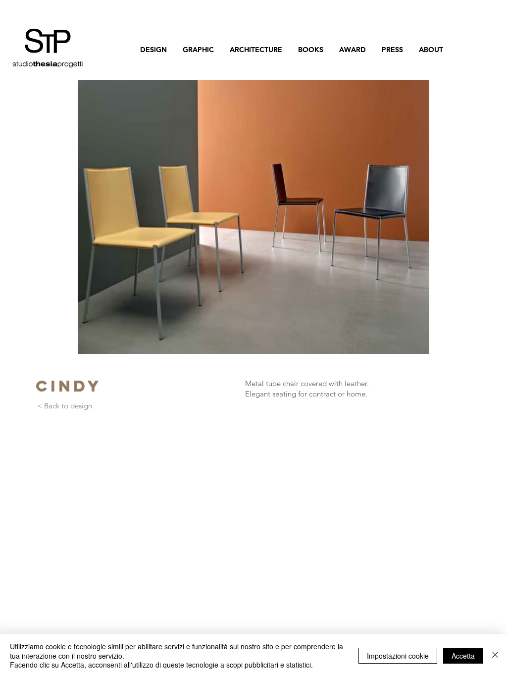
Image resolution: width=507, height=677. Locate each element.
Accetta (463, 656)
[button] (253, 217)
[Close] (495, 655)
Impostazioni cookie (398, 656)
